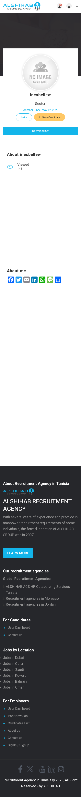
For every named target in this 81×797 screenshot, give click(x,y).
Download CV (40, 131)
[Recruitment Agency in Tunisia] (21, 6)
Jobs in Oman (13, 687)
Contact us (15, 635)
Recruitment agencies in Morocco (32, 598)
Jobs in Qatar (13, 664)
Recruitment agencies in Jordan (31, 604)
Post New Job (18, 716)
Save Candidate (51, 117)
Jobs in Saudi (13, 669)
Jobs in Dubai (13, 658)
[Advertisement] (40, 220)
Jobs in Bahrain (15, 681)
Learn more (18, 553)
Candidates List (18, 723)
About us (14, 730)
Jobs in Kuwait (14, 675)
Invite (24, 117)
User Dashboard (19, 628)
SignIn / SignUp (18, 745)
